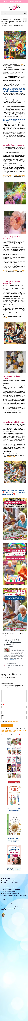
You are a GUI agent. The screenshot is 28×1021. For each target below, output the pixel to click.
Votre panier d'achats (15, 1)
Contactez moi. (6, 414)
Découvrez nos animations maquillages (14, 270)
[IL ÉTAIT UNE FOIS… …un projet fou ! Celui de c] (14, 940)
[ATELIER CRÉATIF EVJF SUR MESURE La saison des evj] (14, 1000)
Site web (3, 715)
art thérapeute (21, 64)
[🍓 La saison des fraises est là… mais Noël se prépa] (14, 985)
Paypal (15, 891)
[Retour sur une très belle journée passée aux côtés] (14, 955)
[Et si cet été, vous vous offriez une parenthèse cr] (14, 925)
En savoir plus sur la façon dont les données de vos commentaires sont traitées (13, 730)
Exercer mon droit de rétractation (11, 893)
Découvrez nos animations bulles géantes (14, 175)
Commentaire (4, 689)
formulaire (12, 880)
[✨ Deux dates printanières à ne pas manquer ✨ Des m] (14, 970)
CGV (4, 899)
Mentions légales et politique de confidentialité (14, 895)
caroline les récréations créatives (10, 25)
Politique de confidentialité (13, 721)
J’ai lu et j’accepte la (9, 721)
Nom (2, 704)
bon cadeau (10, 906)
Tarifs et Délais (16, 889)
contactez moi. (6, 317)
